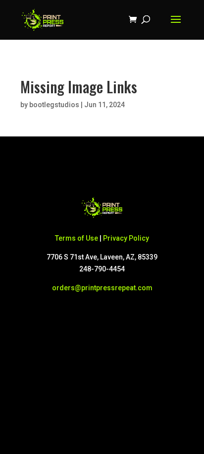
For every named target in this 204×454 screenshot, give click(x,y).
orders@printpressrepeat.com (102, 288)
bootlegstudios (54, 105)
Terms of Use (76, 238)
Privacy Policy (126, 238)
